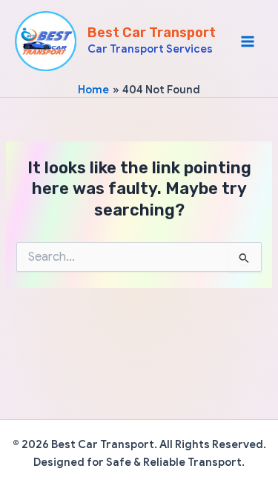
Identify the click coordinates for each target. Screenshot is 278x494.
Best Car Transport (151, 32)
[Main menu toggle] (247, 41)
